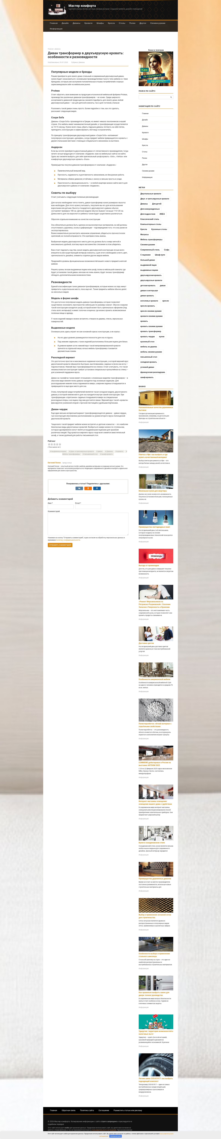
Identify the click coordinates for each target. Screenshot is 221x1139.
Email (78, 503)
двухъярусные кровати (151, 280)
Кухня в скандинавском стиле (152, 843)
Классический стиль (149, 219)
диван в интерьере (149, 291)
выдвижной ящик (148, 265)
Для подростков (147, 214)
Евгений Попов (54, 463)
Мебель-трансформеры (151, 240)
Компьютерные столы (150, 224)
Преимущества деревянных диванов (155, 879)
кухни (161, 337)
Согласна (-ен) (115, 1136)
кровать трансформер (150, 331)
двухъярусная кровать (151, 275)
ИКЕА (162, 214)
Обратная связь (69, 1110)
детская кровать (148, 286)
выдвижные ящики (59, 451)
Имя (50, 503)
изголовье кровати (149, 301)
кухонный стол (147, 342)
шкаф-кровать (107, 454)
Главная (54, 23)
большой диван (147, 260)
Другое (143, 23)
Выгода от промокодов (149, 565)
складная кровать (148, 362)
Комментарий (54, 511)
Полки (132, 23)
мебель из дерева (148, 347)
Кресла (111, 23)
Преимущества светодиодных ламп (154, 527)
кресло (165, 301)
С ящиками (145, 255)
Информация (56, 29)
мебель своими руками (151, 352)
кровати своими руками (151, 316)
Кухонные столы (159, 229)
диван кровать (147, 296)
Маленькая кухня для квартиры (153, 491)
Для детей (156, 204)
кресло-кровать (147, 306)
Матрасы (144, 234)
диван (100, 451)
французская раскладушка (152, 372)
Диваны (76, 23)
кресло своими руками (150, 311)
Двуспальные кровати (150, 194)
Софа (166, 250)
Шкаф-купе (160, 255)
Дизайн (65, 23)
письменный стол (90, 454)
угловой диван (147, 367)
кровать (120, 451)
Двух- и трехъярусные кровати (82, 451)
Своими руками (157, 23)
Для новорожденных (150, 209)
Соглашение (104, 1110)
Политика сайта (87, 1110)
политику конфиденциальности (68, 540)
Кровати (88, 23)
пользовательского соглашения (104, 1130)
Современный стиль (150, 250)
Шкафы (100, 23)
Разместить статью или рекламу (128, 1110)
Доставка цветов (146, 643)
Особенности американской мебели (154, 679)
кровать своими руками (151, 326)
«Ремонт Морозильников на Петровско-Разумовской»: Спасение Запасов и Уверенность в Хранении (154, 604)
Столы (122, 23)
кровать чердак (147, 337)
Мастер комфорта (82, 6)
